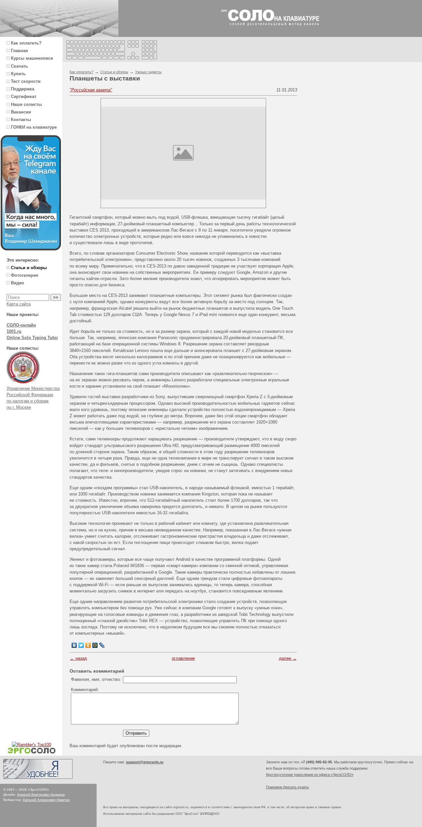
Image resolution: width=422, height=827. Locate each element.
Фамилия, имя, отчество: (96, 679)
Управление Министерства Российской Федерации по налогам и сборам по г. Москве (33, 398)
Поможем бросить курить (287, 787)
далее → (288, 658)
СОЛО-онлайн (21, 325)
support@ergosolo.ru (145, 762)
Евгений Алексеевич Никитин (46, 800)
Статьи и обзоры (114, 72)
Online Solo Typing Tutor (32, 337)
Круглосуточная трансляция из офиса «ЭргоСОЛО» (309, 775)
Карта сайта (19, 304)
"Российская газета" (91, 89)
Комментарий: (85, 689)
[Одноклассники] (88, 645)
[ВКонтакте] (74, 645)
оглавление (183, 658)
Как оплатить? (81, 72)
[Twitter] (81, 645)
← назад (78, 658)
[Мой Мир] (95, 645)
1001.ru (14, 331)
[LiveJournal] (102, 645)
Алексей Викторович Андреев (41, 794)
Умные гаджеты (148, 72)
